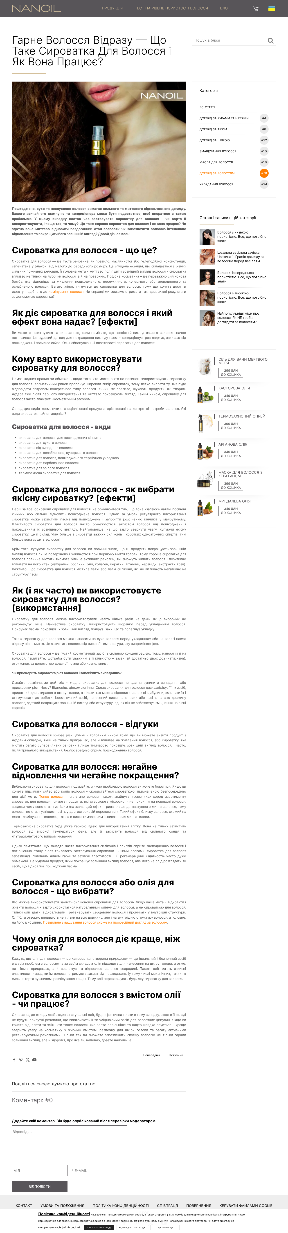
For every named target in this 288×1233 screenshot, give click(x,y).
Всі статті (207, 107)
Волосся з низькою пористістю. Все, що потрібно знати (241, 236)
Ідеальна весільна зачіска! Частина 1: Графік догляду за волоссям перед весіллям (240, 256)
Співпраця (167, 1205)
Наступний (175, 1055)
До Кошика (231, 374)
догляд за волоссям (233, 173)
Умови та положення (62, 1205)
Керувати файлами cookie (246, 1205)
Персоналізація (165, 1227)
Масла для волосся (233, 162)
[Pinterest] (21, 1059)
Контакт (24, 1205)
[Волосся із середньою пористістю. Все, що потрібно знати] (207, 277)
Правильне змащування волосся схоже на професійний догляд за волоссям (105, 922)
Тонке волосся (51, 796)
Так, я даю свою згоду (99, 1227)
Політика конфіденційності (121, 1205)
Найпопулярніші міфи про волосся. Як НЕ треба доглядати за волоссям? (238, 317)
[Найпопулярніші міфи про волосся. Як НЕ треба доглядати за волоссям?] (207, 317)
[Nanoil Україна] (36, 8)
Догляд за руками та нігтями (233, 118)
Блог (225, 8)
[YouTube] (34, 1059)
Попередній (151, 1055)
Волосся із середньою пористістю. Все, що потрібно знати (241, 277)
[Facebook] (14, 1059)
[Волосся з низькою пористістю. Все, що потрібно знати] (207, 236)
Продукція (112, 8)
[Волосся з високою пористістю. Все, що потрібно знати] (207, 297)
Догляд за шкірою (233, 140)
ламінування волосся (66, 291)
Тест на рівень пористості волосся (171, 8)
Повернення (198, 1205)
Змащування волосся (233, 151)
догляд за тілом (233, 129)
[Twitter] (27, 1059)
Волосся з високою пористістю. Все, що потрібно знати (241, 297)
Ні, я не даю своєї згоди (132, 1227)
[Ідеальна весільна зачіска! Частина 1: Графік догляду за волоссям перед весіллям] (207, 257)
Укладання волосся (233, 184)
